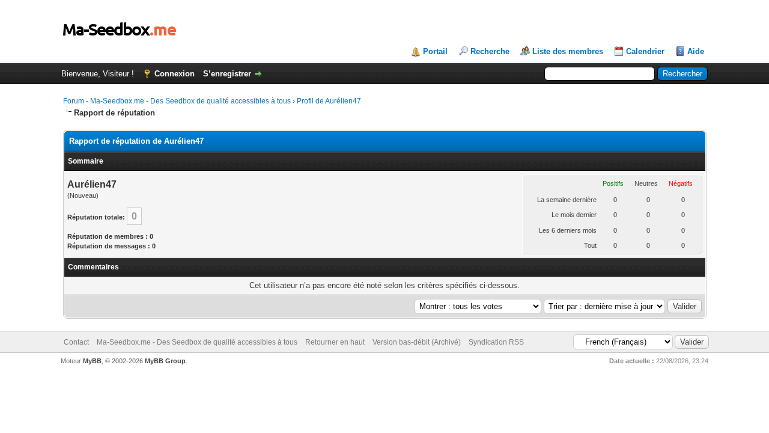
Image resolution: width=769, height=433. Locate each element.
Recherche (489, 51)
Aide (695, 51)
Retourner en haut (335, 342)
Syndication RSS (496, 342)
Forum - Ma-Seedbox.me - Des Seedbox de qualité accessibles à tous (177, 101)
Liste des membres (567, 51)
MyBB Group (165, 360)
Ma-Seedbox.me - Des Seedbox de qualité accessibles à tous (197, 342)
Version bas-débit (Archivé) (416, 342)
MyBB (92, 360)
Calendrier (645, 51)
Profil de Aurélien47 (329, 101)
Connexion (174, 73)
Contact (76, 342)
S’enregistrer (227, 73)
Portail (435, 51)
